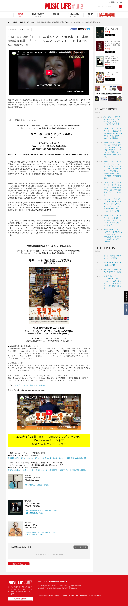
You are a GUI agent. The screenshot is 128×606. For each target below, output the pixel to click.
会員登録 (64, 595)
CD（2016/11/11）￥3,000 (35, 534)
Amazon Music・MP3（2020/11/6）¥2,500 (41, 511)
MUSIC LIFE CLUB (64, 6)
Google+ (85, 29)
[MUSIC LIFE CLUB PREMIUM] (106, 15)
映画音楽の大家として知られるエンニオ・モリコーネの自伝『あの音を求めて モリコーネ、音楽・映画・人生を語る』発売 (47, 458)
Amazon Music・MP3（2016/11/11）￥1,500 (42, 532)
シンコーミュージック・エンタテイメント (56, 581)
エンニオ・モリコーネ (24, 29)
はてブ (88, 29)
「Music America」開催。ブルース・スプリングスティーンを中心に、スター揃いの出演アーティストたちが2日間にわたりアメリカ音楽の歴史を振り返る (113, 150)
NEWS (15, 22)
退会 (77, 595)
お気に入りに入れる (19, 564)
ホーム (8, 22)
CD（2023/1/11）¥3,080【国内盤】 (37, 485)
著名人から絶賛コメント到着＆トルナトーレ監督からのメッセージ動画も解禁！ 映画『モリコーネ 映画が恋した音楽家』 (47, 470)
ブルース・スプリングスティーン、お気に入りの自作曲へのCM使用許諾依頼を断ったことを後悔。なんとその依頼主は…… (113, 133)
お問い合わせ (83, 595)
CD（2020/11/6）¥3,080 (35, 513)
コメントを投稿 (80, 547)
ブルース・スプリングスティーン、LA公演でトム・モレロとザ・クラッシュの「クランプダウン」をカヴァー (112, 220)
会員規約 (71, 595)
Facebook (126, 309)
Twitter (81, 29)
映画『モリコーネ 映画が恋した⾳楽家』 (30, 385)
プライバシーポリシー (95, 595)
